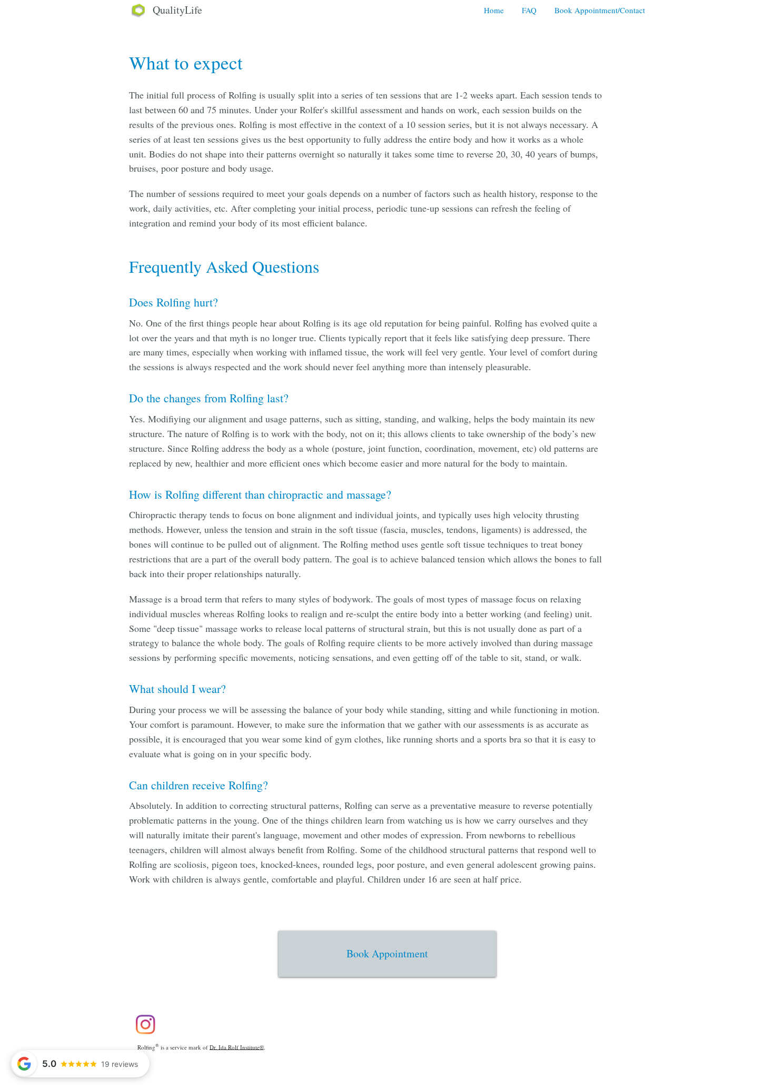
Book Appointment (387, 953)
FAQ (529, 10)
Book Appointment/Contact (599, 10)
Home (494, 10)
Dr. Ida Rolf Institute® (237, 1047)
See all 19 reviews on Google (98, 1037)
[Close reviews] (172, 962)
